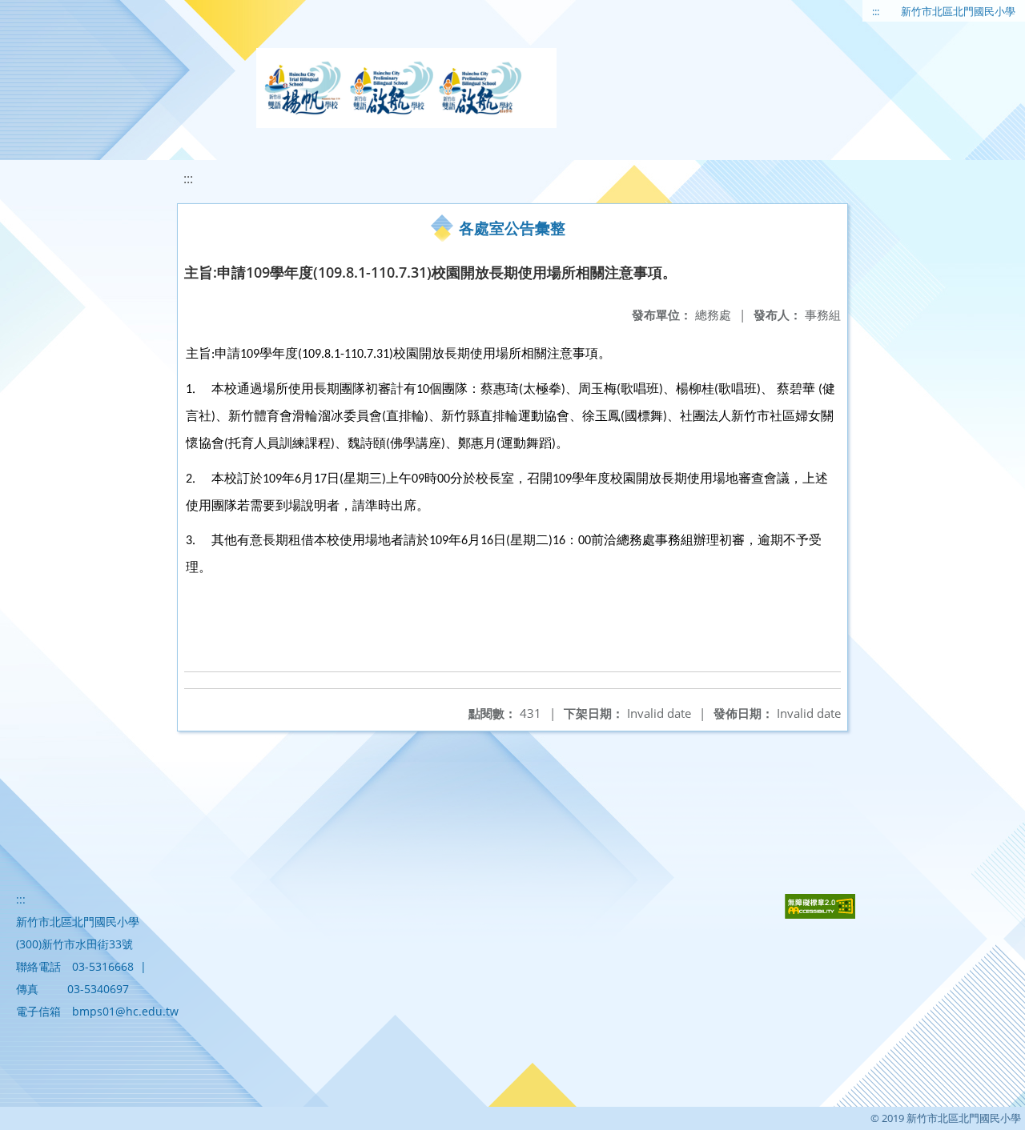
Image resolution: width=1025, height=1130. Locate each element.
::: (875, 11)
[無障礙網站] (820, 914)
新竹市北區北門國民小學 (958, 11)
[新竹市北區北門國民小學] (406, 88)
